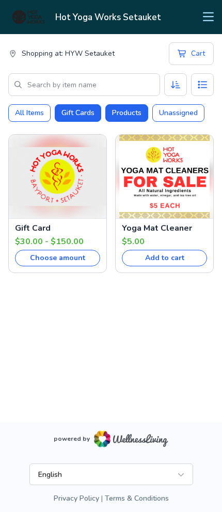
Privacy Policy (76, 498)
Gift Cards (77, 113)
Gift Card (33, 228)
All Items (29, 113)
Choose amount (57, 258)
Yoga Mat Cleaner (157, 228)
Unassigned (178, 113)
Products (126, 113)
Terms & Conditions (137, 498)
